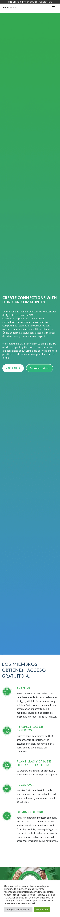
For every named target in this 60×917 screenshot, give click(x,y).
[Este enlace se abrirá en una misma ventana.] (10, 7)
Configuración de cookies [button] (18, 909)
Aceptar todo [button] (42, 909)
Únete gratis (13, 367)
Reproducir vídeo (39, 368)
